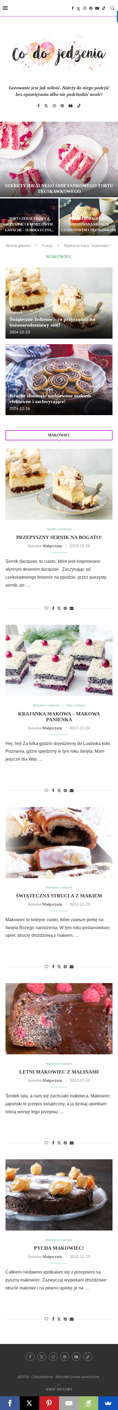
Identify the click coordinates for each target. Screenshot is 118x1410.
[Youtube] (97, 8)
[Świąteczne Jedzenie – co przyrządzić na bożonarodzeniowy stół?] (59, 302)
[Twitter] (78, 8)
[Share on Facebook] (53, 608)
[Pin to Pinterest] (65, 608)
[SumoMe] (108, 1403)
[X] (30, 1403)
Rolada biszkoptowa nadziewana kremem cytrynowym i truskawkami (88, 224)
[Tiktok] (104, 8)
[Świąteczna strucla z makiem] (59, 842)
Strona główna (17, 245)
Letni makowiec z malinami (59, 1072)
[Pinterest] (90, 8)
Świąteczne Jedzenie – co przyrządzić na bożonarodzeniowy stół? (52, 322)
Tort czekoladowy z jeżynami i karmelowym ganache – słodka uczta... (29, 224)
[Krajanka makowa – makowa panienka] (59, 660)
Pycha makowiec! (59, 1248)
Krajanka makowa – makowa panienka (59, 716)
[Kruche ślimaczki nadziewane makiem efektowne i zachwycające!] (59, 379)
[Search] (112, 8)
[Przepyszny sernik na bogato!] (59, 484)
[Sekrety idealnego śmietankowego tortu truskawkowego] (59, 159)
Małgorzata (52, 546)
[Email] (69, 1403)
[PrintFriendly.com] (89, 1403)
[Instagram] (84, 8)
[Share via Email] (72, 608)
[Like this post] (46, 608)
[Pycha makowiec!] (59, 1195)
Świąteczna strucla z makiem (59, 895)
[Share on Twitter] (59, 608)
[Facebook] (73, 8)
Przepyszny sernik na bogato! (59, 537)
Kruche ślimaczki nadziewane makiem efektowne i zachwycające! (50, 398)
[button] (7, 178)
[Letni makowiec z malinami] (59, 1018)
